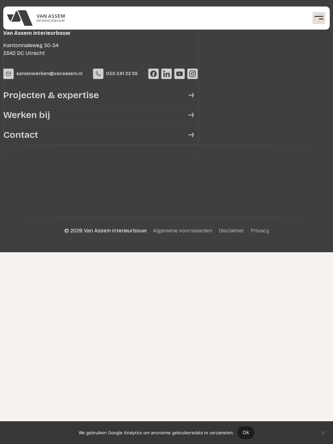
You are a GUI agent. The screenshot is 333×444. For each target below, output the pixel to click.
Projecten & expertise (51, 95)
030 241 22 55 (122, 73)
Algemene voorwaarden (182, 231)
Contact (20, 134)
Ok (246, 432)
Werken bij (26, 115)
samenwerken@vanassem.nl (49, 73)
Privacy (260, 231)
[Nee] (323, 432)
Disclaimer (231, 231)
